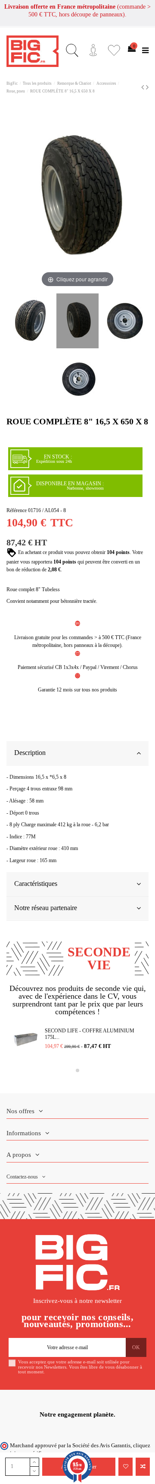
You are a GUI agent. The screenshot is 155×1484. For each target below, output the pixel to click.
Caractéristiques (35, 883)
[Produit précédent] (143, 87)
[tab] (77, 753)
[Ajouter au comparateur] (143, 1467)
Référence (16, 510)
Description (30, 752)
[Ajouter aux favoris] (125, 1467)
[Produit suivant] (147, 87)
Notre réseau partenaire (45, 907)
